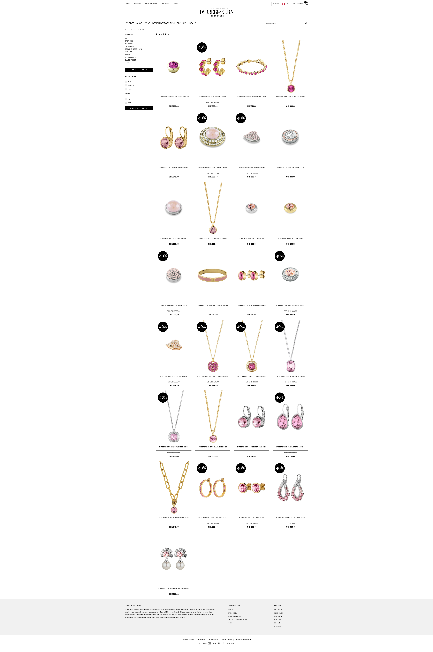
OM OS (230, 623)
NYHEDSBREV (232, 613)
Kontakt (175, 3)
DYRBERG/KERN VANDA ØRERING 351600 (290, 447)
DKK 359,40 (213, 176)
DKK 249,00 (251, 314)
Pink (129, 99)
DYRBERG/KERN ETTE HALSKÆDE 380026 (290, 97)
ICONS (147, 23)
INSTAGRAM (278, 613)
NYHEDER (129, 23)
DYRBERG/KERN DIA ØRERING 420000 (251, 518)
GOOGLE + (278, 623)
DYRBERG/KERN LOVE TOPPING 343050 (173, 376)
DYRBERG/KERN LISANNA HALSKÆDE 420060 (173, 518)
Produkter (129, 35)
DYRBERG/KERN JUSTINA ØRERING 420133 (212, 518)
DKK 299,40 (251, 385)
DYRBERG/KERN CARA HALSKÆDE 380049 (290, 376)
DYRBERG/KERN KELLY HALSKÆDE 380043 (173, 447)
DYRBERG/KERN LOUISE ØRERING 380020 (251, 447)
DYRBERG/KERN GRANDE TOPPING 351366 (212, 167)
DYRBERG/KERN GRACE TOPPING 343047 (290, 167)
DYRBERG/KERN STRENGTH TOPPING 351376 (174, 97)
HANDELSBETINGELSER (236, 616)
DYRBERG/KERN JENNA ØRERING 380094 (213, 97)
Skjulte (133, 30)
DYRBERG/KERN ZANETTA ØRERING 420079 (290, 518)
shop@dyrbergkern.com (243, 639)
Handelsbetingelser (151, 3)
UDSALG (192, 23)
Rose (129, 103)
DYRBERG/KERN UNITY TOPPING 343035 (173, 305)
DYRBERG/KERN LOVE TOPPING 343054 (251, 167)
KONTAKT (231, 609)
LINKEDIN (277, 626)
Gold (129, 82)
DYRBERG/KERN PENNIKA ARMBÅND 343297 (212, 305)
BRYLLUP (181, 23)
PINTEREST (278, 616)
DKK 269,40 (290, 385)
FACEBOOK (278, 609)
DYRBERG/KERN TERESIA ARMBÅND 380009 (251, 97)
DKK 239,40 (251, 176)
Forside (127, 3)
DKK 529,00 (174, 594)
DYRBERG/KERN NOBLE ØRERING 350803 (251, 305)
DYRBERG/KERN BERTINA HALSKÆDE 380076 (212, 376)
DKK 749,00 (251, 106)
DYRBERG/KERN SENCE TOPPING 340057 (174, 238)
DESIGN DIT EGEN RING (163, 23)
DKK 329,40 (213, 385)
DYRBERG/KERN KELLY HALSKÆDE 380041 (251, 376)
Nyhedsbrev (137, 3)
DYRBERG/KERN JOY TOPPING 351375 (290, 238)
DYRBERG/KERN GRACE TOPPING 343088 (290, 305)
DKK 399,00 (290, 106)
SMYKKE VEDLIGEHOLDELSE (237, 619)
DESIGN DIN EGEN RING (133, 49)
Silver (129, 89)
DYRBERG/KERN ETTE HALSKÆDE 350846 (212, 238)
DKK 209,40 (213, 106)
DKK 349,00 (174, 176)
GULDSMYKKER (130, 60)
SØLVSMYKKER (130, 57)
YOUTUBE (277, 619)
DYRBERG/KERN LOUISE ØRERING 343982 (173, 167)
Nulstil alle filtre (139, 69)
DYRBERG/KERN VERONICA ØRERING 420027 (173, 588)
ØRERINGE (129, 41)
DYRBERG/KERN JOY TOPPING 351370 (251, 238)
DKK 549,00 (213, 314)
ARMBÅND (128, 43)
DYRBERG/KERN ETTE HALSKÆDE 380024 (212, 447)
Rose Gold (131, 85)
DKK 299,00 (174, 106)
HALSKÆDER (129, 46)
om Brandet (165, 3)
